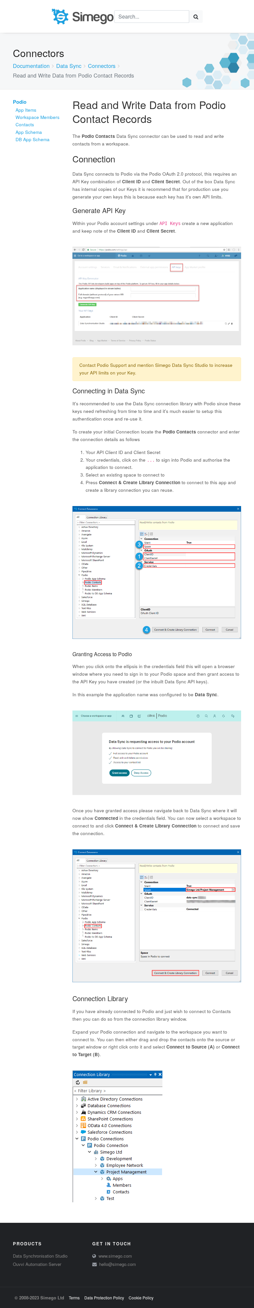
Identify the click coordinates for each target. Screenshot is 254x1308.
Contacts (25, 124)
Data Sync (68, 66)
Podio (19, 101)
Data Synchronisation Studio (40, 1256)
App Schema (29, 132)
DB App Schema (33, 139)
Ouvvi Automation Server (37, 1264)
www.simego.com (115, 1256)
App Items (26, 110)
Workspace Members (38, 117)
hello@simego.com (117, 1264)
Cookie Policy (141, 1297)
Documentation (31, 66)
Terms (74, 1297)
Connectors (101, 66)
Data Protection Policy (104, 1297)
